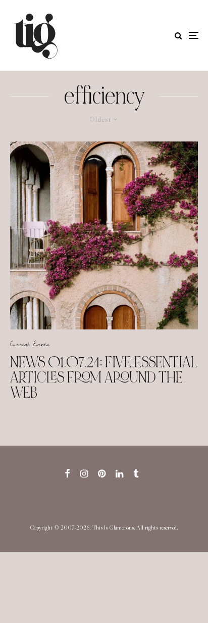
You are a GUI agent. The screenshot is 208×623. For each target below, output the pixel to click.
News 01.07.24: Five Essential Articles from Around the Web (104, 377)
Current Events (29, 344)
